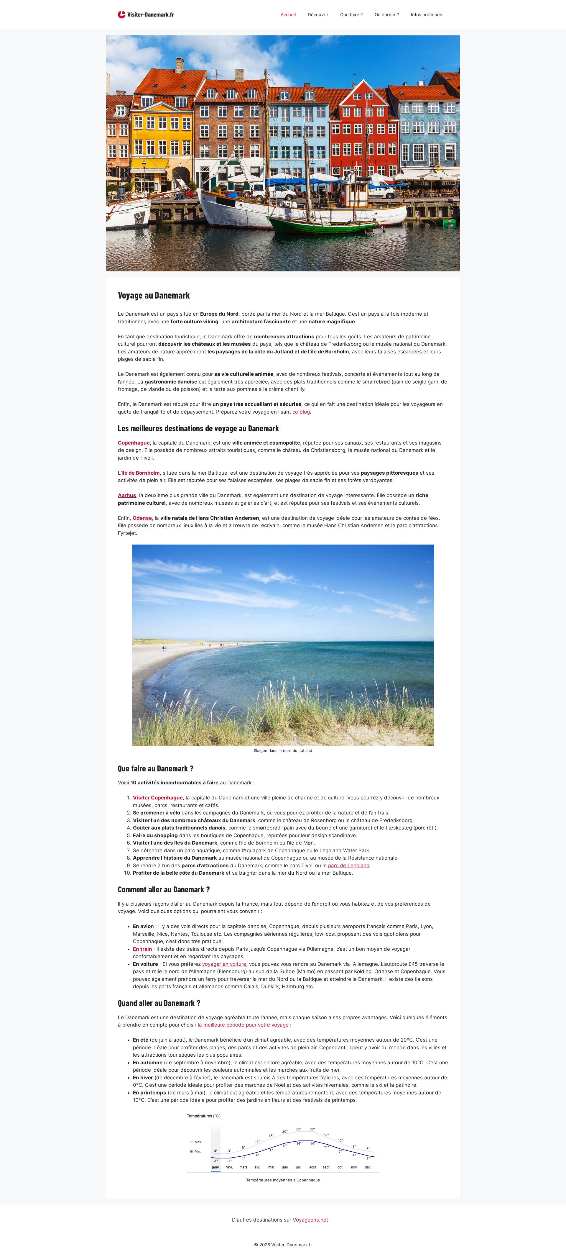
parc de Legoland (349, 865)
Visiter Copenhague (158, 798)
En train (142, 949)
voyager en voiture (224, 964)
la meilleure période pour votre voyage (243, 1025)
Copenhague (134, 443)
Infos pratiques (426, 14)
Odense (142, 518)
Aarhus (127, 495)
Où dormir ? (387, 14)
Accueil (288, 14)
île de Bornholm (140, 473)
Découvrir (318, 14)
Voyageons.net (310, 1220)
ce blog (301, 412)
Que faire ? (351, 14)
